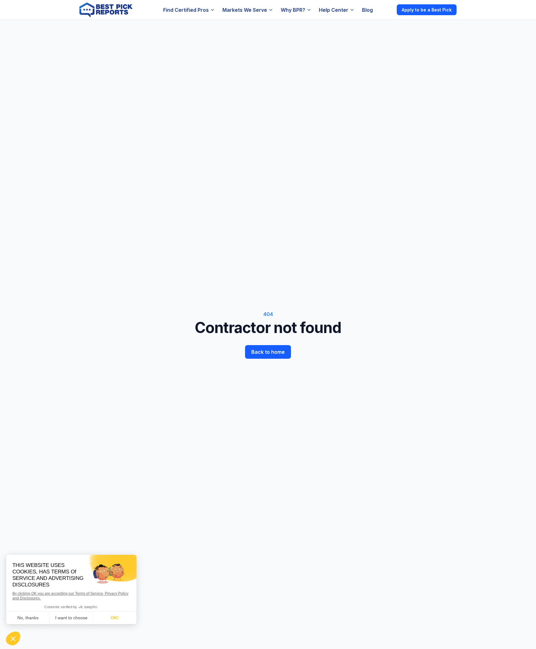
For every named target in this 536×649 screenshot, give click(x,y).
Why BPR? (293, 10)
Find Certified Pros (186, 10)
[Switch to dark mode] (387, 10)
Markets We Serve (244, 10)
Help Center (333, 10)
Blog (367, 10)
